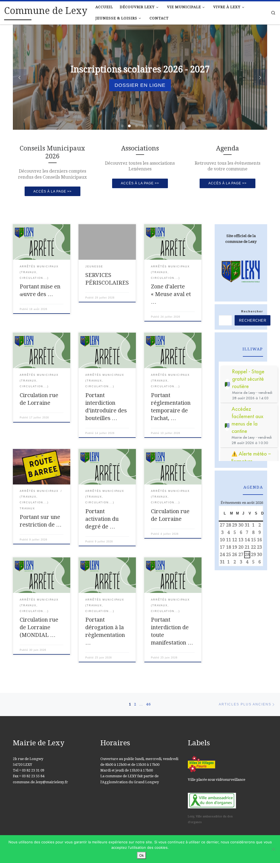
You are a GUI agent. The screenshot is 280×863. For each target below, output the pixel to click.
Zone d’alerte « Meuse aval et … (171, 294)
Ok (141, 855)
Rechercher (252, 311)
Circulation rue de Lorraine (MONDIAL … (39, 627)
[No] (273, 849)
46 (148, 704)
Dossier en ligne (140, 85)
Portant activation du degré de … (102, 519)
